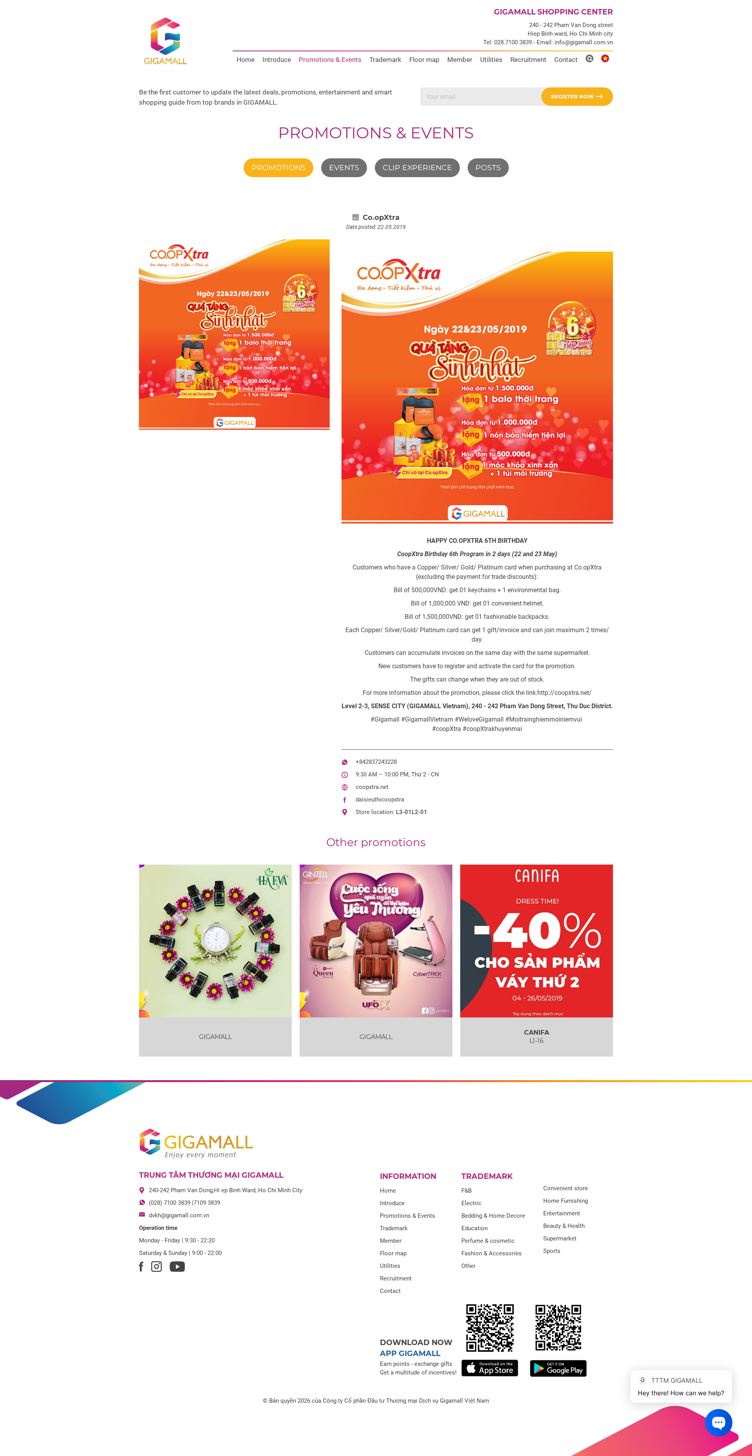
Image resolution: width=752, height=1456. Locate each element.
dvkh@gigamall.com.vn (179, 1215)
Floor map (424, 59)
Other (468, 1265)
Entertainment (561, 1213)
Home (246, 59)
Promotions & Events (330, 59)
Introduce (276, 59)
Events (344, 167)
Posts (488, 167)
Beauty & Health (564, 1225)
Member (459, 59)
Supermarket (560, 1238)
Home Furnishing (565, 1200)
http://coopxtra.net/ (564, 692)
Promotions (278, 167)
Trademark (385, 59)
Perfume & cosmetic (488, 1240)
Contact (566, 59)
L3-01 (404, 812)
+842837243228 (376, 761)
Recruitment (528, 59)
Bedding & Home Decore (493, 1215)
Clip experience (417, 167)
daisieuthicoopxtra (380, 799)
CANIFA (536, 1032)
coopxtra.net (372, 787)
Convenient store (565, 1188)
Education (474, 1228)
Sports (551, 1251)
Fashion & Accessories (491, 1253)
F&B (466, 1190)
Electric (471, 1203)
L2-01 (419, 812)
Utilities (491, 59)
